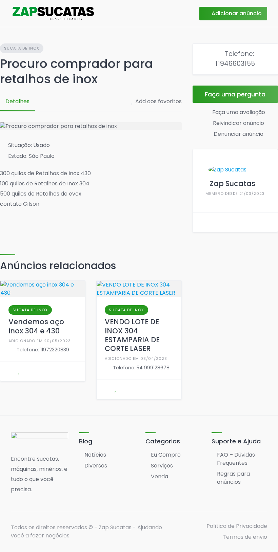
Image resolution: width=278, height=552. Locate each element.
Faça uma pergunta (235, 94)
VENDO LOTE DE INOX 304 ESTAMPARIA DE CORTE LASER (132, 335)
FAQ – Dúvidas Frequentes (236, 459)
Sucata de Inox (21, 48)
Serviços (162, 466)
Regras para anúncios (233, 478)
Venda (159, 476)
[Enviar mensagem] (203, 222)
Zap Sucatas (232, 183)
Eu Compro (166, 455)
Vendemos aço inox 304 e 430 (36, 326)
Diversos (95, 466)
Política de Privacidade (236, 526)
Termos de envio (245, 537)
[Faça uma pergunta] (10, 371)
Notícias (95, 455)
